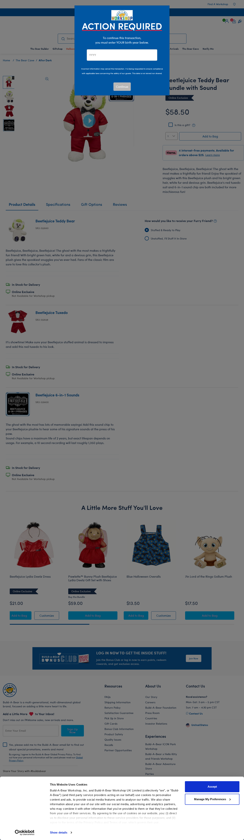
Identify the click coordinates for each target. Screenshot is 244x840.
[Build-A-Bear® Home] (122, 15)
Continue (122, 87)
